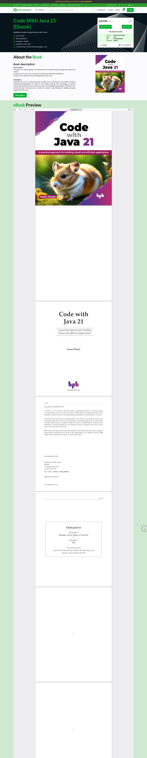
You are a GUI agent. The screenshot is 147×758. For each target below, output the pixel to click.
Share (104, 45)
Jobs (37, 5)
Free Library (46, 5)
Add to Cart (106, 27)
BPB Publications (21, 39)
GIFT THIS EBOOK (126, 45)
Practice (55, 5)
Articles (64, 5)
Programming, (20, 47)
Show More (20, 95)
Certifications (101, 10)
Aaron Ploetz (20, 36)
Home (17, 5)
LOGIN (130, 10)
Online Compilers (27, 5)
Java (45, 47)
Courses (110, 10)
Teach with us (112, 5)
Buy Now (127, 27)
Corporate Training (75, 5)
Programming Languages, (34, 47)
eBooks (117, 10)
